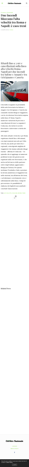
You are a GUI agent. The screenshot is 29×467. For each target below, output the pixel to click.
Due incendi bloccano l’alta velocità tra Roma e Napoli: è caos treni (13, 20)
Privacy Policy (14, 448)
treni (23, 193)
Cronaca (3, 12)
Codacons (14, 193)
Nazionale (10, 12)
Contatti (14, 446)
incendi (20, 193)
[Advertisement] (14, 45)
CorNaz (11, 29)
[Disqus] (14, 224)
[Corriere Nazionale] (14, 3)
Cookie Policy (9, 462)
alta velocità (7, 193)
